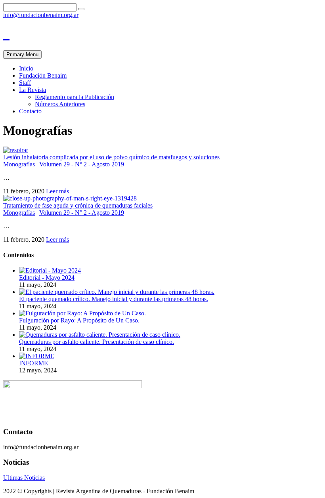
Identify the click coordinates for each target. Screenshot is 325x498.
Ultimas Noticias (24, 477)
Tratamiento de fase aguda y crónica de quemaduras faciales (78, 205)
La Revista (32, 89)
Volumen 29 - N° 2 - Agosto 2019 (81, 164)
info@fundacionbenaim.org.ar (40, 14)
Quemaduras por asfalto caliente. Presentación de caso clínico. (96, 341)
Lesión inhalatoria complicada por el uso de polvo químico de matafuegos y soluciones (111, 157)
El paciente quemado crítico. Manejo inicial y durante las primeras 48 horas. (113, 299)
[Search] (81, 9)
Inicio (26, 68)
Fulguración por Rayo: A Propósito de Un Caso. (79, 320)
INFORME (33, 363)
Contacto (30, 111)
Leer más (57, 191)
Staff (25, 82)
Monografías (19, 164)
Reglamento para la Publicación (74, 96)
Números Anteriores (60, 104)
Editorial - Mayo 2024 (47, 277)
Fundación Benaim (43, 75)
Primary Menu (22, 54)
